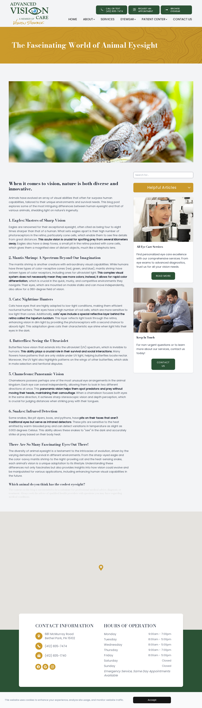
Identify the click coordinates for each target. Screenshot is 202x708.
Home (72, 19)
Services (107, 19)
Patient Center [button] (153, 19)
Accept (152, 700)
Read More (163, 276)
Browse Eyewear (175, 10)
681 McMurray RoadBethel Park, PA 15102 (60, 636)
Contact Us (182, 19)
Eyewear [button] (127, 19)
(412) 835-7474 (56, 646)
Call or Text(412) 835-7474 (114, 10)
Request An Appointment (145, 10)
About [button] (88, 19)
